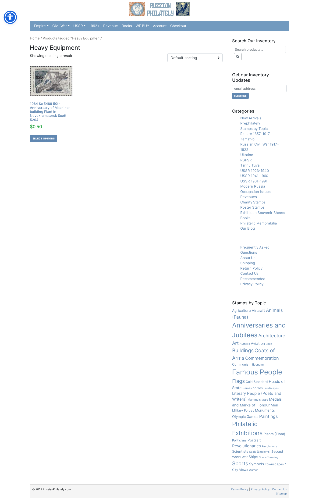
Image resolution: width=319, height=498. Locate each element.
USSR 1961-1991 (253, 181)
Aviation (258, 343)
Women (254, 470)
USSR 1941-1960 (254, 176)
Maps (265, 399)
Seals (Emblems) (259, 451)
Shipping (247, 263)
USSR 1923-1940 (254, 170)
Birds (269, 343)
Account (160, 26)
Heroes (247, 388)
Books (127, 26)
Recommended (252, 279)
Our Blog (247, 228)
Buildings (243, 350)
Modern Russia (252, 186)
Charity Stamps (253, 202)
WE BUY (142, 26)
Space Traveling (268, 457)
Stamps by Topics (254, 128)
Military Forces (243, 410)
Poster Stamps (252, 207)
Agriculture (241, 310)
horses (258, 388)
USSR (78, 26)
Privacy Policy (251, 284)
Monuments (265, 410)
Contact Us (249, 273)
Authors (245, 343)
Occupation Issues (255, 191)
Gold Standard (257, 382)
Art (235, 343)
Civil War (59, 26)
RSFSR (246, 160)
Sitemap (281, 493)
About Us (247, 258)
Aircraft (258, 310)
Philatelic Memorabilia (258, 223)
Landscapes (271, 388)
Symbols (256, 464)
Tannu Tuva (249, 165)
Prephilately (250, 123)
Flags (238, 381)
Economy (258, 364)
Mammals (254, 399)
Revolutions (269, 446)
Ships (253, 457)
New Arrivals (250, 118)
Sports (240, 463)
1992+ (94, 26)
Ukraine (246, 155)
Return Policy (251, 268)
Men (274, 405)
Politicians (239, 440)
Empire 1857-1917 (255, 134)
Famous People (257, 372)
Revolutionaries (246, 446)
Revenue (110, 26)
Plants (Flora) (274, 434)
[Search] (237, 56)
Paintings (268, 416)
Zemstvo (247, 139)
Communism (241, 364)
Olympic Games (245, 416)
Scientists (240, 451)
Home (35, 38)
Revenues (248, 197)
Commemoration (262, 358)
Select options (43, 138)
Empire (40, 26)
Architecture (271, 335)
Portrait (254, 440)
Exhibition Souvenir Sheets (262, 212)
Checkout (178, 26)
